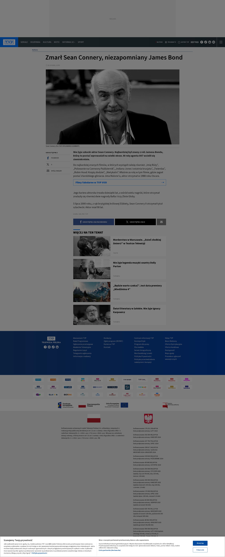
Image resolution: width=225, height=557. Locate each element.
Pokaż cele (200, 550)
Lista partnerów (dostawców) (110, 550)
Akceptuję (200, 543)
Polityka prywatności (39, 553)
